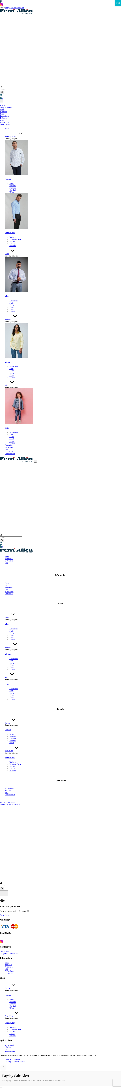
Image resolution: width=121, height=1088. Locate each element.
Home (2, 105)
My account (9, 788)
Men (7, 296)
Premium (12, 188)
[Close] (1, 1087)
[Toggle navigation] (1, 101)
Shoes (11, 307)
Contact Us (4, 122)
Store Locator (5, 124)
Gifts (2, 120)
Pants (11, 303)
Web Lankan (101, 1055)
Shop (7, 557)
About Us (8, 585)
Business (12, 237)
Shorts (11, 309)
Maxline (12, 186)
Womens (3, 112)
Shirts (11, 305)
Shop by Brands (6, 107)
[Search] (2, 92)
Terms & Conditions (7, 802)
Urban (11, 192)
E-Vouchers (9, 592)
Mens (2, 110)
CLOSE (118, 3)
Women (8, 362)
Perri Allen (10, 232)
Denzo (8, 179)
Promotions (4, 116)
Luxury (12, 244)
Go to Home (4, 915)
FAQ (7, 793)
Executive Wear (15, 239)
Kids (2, 114)
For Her (12, 241)
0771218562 (4, 951)
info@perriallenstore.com (14, 8)
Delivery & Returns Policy (10, 804)
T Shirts (12, 311)
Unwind (12, 190)
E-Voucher (4, 118)
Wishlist (8, 791)
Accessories (13, 301)
